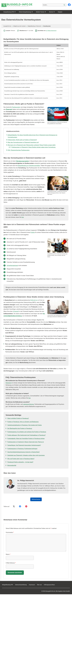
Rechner (51, 12)
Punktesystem (16, 107)
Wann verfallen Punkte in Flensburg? (18, 418)
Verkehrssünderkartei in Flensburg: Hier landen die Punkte (24, 425)
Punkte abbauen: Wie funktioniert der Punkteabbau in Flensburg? (26, 435)
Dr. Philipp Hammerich (51, 30)
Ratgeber (60, 12)
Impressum (32, 584)
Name (8, 554)
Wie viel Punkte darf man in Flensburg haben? (20, 458)
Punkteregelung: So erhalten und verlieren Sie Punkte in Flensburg (26, 432)
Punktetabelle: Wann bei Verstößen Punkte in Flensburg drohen (26, 438)
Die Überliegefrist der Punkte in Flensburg (19, 428)
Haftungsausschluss (49, 584)
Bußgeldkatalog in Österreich (34, 26)
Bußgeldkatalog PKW (9, 12)
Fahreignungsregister (22, 161)
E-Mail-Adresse (11, 563)
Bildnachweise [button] (36, 499)
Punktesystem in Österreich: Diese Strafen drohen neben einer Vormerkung (33, 147)
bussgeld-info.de (7, 26)
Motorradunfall (11, 465)
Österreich (9, 109)
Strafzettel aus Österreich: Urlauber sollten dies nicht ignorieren (26, 455)
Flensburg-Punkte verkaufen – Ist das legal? (20, 462)
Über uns (39, 584)
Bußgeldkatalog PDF (7, 584)
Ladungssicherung (28, 404)
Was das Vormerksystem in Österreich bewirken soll (23, 142)
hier (23, 217)
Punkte (33, 232)
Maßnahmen (34, 300)
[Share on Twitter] (13, 506)
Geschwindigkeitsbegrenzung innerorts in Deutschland (23, 452)
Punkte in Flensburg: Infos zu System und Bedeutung (23, 422)
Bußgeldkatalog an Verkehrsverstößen (29, 165)
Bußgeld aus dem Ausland (19, 26)
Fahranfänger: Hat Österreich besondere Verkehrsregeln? (24, 445)
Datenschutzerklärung (21, 584)
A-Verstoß (16, 311)
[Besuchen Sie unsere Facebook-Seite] (69, 4)
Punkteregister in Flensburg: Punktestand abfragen (22, 448)
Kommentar (10, 532)
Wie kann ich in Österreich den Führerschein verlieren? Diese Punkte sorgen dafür (31, 145)
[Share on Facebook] (20, 506)
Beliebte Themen (40, 12)
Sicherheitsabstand (12, 265)
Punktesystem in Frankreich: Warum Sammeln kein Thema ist (25, 442)
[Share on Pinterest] (26, 506)
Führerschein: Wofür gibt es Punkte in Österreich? (22, 140)
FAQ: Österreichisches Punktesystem (19, 150)
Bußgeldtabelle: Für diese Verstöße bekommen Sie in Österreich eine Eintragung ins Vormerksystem (32, 136)
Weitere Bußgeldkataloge (25, 12)
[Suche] (64, 5)
